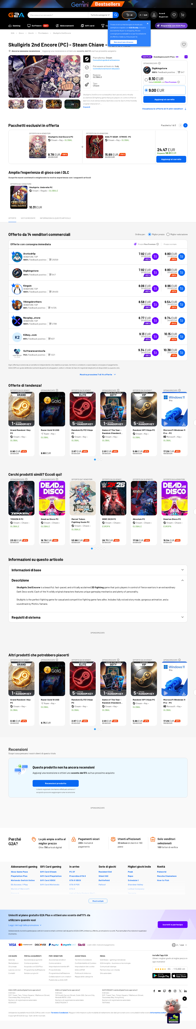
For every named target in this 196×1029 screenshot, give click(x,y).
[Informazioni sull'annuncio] (159, 63)
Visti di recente (28, 218)
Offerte (12, 218)
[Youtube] (159, 991)
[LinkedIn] (185, 991)
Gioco (21, 33)
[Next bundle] (185, 125)
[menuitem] (14, 25)
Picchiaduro (43, 33)
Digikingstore (159, 68)
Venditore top (30, 256)
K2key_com (30, 334)
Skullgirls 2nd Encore (62, 33)
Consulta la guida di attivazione (106, 60)
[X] (180, 991)
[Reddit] (170, 991)
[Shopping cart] (182, 15)
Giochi (31, 33)
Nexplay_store (31, 317)
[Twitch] (164, 991)
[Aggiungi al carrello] (181, 256)
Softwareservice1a (34, 350)
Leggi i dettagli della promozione (23, 925)
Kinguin (27, 285)
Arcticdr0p (29, 253)
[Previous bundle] (180, 125)
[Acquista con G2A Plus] (155, 256)
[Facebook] (154, 991)
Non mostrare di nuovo (123, 42)
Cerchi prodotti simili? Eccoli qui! (35, 474)
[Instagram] (175, 991)
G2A (12, 33)
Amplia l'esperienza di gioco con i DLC (38, 172)
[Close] (192, 3)
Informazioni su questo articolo (55, 218)
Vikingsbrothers (32, 301)
